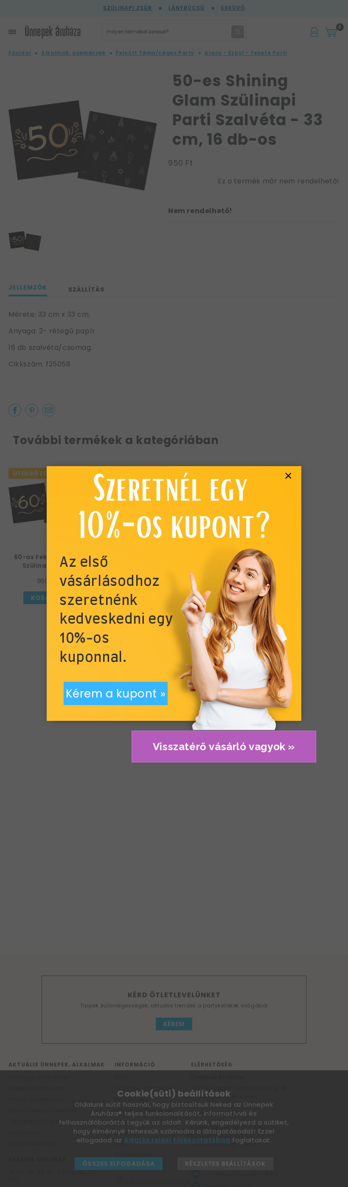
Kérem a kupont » (116, 693)
